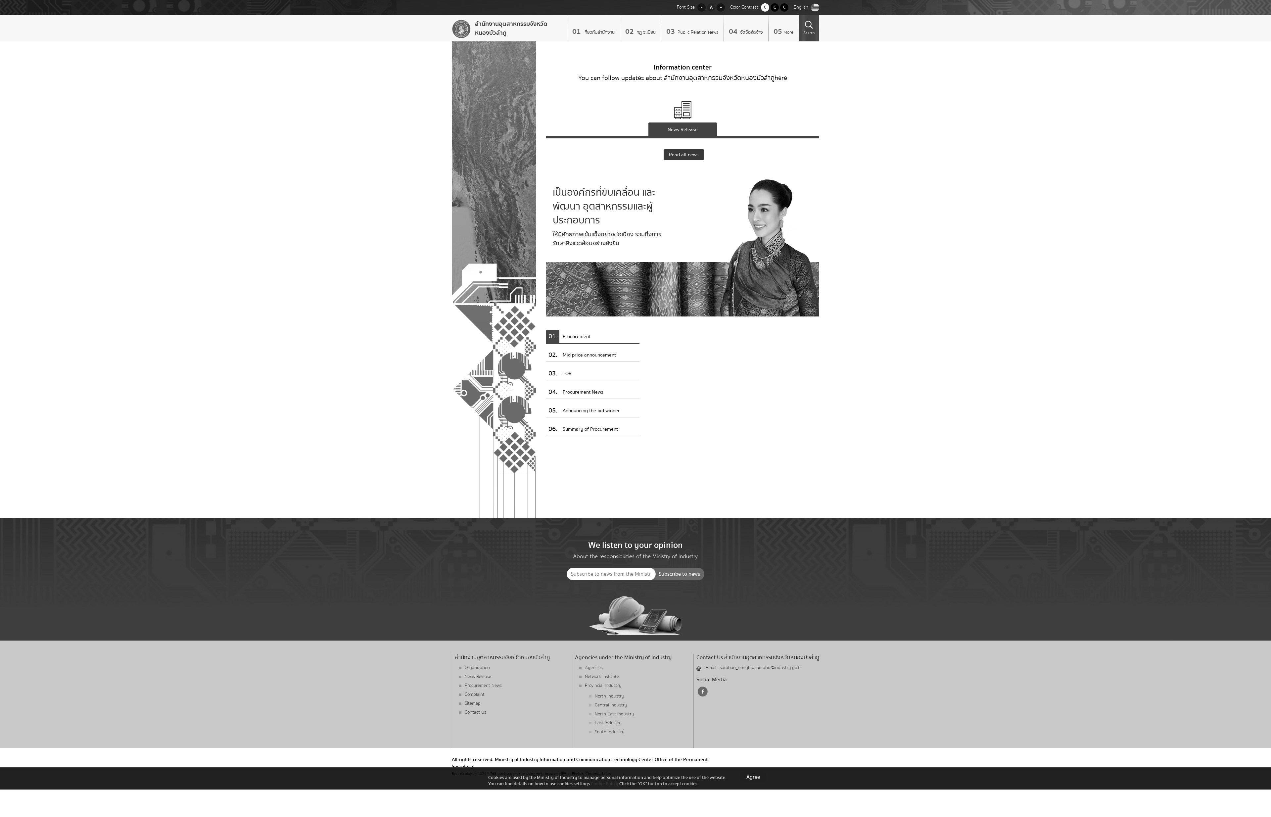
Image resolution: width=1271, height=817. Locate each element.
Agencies (594, 667)
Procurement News (483, 685)
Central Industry (611, 705)
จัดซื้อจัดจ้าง (751, 32)
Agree (753, 777)
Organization (477, 667)
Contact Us (475, 712)
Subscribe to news (679, 574)
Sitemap (473, 703)
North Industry (609, 696)
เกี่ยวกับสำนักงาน (598, 32)
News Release (478, 676)
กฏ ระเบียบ (645, 32)
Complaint (475, 694)
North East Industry (614, 714)
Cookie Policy (604, 783)
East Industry (608, 723)
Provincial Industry (603, 685)
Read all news (684, 155)
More (788, 32)
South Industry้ (610, 732)
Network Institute (602, 676)
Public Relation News (697, 32)
